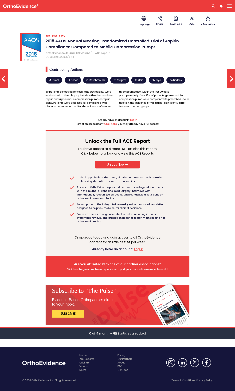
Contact (123, 370)
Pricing (121, 355)
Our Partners (125, 359)
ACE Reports (86, 359)
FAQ (120, 366)
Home (83, 355)
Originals (84, 362)
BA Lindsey (176, 80)
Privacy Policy (204, 380)
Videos (83, 366)
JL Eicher (73, 80)
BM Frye (156, 80)
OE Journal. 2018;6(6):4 (60, 57)
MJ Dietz (54, 80)
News (82, 370)
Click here (110, 124)
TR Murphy (120, 80)
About (121, 362)
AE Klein (138, 80)
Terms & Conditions (183, 380)
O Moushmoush (95, 80)
